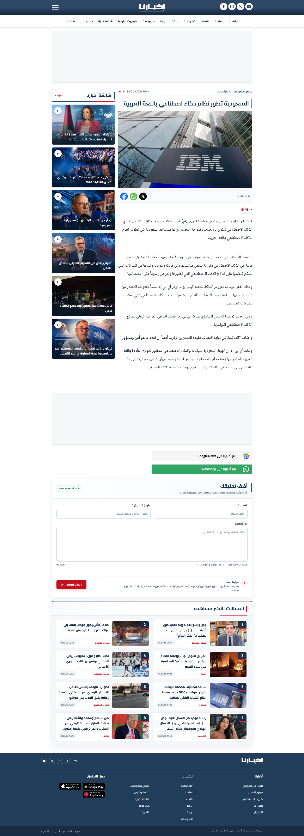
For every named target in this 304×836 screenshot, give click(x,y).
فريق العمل (255, 792)
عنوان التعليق (141, 505)
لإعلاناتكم (71, 21)
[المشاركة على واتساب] (133, 196)
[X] (52, 761)
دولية (163, 21)
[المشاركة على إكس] (143, 196)
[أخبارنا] (252, 761)
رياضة (175, 21)
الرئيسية (233, 21)
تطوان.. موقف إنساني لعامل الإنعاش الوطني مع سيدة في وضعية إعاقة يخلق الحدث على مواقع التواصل (84, 692)
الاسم (243, 505)
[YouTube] (44, 761)
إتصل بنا (258, 805)
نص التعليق (239, 524)
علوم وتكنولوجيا (127, 21)
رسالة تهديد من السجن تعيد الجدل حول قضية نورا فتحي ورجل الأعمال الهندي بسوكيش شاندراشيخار (183, 723)
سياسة (219, 21)
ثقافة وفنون (142, 792)
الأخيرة (146, 812)
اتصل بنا (56, 831)
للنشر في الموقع (253, 785)
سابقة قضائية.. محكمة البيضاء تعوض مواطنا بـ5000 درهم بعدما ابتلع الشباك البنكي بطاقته (184, 692)
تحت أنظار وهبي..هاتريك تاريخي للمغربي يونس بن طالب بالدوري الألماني (87, 661)
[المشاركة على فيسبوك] (124, 196)
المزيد (59, 95)
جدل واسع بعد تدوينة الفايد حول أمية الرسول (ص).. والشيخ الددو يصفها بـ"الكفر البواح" (184, 630)
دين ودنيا (88, 21)
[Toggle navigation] (55, 7)
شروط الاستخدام (253, 798)
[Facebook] (68, 761)
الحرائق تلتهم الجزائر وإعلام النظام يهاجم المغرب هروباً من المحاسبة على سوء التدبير (183, 661)
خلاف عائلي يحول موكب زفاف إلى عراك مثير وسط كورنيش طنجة (86, 627)
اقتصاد (205, 21)
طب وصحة (149, 21)
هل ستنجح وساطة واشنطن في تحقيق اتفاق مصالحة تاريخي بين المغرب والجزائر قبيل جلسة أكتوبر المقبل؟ (86, 723)
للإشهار (258, 812)
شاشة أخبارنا (105, 21)
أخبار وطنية (190, 21)
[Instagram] (60, 761)
